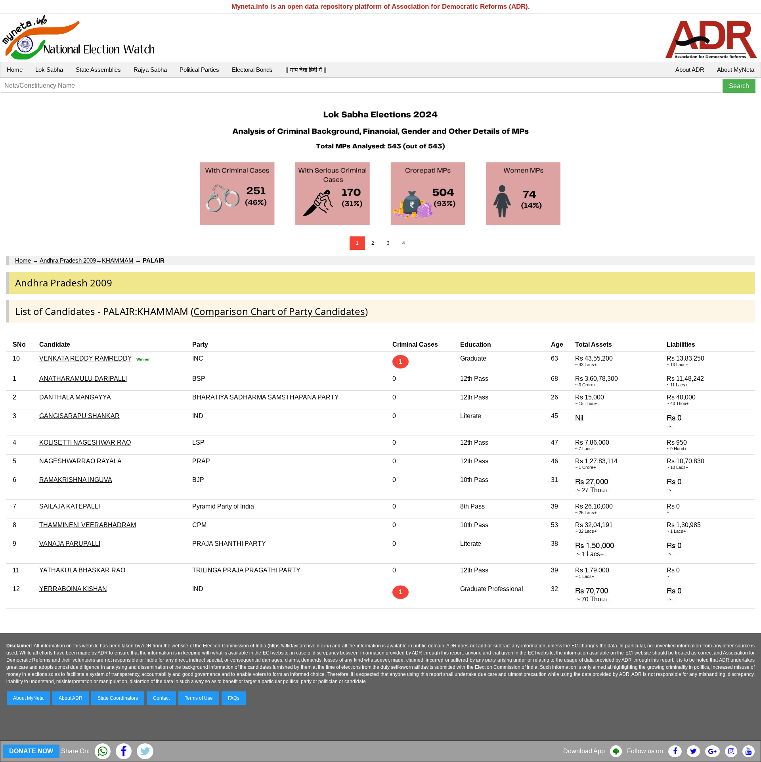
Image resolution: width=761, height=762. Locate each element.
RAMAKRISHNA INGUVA (75, 479)
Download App (584, 751)
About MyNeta (735, 69)
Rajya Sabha (150, 69)
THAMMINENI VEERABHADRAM (87, 525)
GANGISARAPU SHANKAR (79, 416)
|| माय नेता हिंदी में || (306, 69)
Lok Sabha (49, 69)
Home (15, 69)
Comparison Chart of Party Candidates (279, 311)
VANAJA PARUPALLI (69, 543)
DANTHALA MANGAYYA (75, 397)
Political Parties (199, 69)
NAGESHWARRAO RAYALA (80, 461)
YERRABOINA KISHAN (73, 588)
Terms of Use (199, 698)
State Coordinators (118, 698)
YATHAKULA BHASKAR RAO (82, 570)
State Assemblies (98, 69)
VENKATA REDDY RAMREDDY (85, 358)
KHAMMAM (118, 260)
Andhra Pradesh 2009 (68, 260)
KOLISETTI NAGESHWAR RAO (85, 442)
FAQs (233, 698)
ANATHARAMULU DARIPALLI (83, 378)
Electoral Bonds (252, 69)
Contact (161, 698)
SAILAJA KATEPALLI (69, 506)
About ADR (689, 69)
